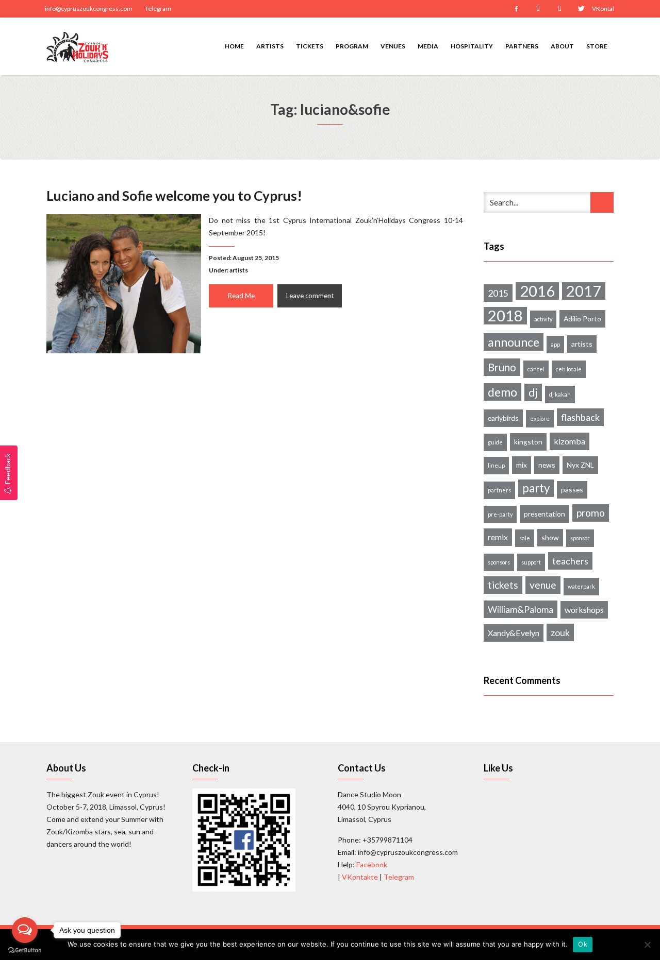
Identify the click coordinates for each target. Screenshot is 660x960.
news (546, 464)
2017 (583, 291)
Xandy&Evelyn (513, 633)
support (531, 562)
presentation (544, 513)
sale (524, 538)
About (562, 46)
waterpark (581, 586)
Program (352, 46)
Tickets (309, 46)
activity (543, 319)
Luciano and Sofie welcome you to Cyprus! (174, 195)
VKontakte (603, 8)
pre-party (500, 514)
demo (502, 392)
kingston (528, 441)
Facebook (516, 9)
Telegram (158, 8)
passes (572, 489)
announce (513, 342)
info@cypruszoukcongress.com (89, 8)
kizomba (569, 441)
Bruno (502, 367)
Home (234, 46)
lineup (496, 465)
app (555, 344)
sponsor (580, 538)
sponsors (499, 562)
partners (499, 490)
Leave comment (310, 296)
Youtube (559, 9)
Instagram (538, 9)
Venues (393, 46)
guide (495, 442)
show (550, 537)
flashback (580, 417)
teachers (570, 561)
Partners (521, 46)
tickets (503, 585)
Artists (270, 46)
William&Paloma (520, 609)
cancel (535, 369)
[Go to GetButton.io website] (24, 950)
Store (596, 46)
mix (521, 464)
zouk (560, 632)
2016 (537, 291)
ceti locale (569, 369)
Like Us (498, 768)
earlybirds (503, 418)
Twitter (581, 9)
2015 (498, 293)
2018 (505, 315)
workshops (584, 609)
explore (540, 418)
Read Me (241, 296)
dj (533, 392)
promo (590, 513)
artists (238, 270)
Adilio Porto (582, 318)
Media (428, 46)
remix (498, 537)
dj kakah (560, 394)
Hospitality (472, 46)
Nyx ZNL (580, 464)
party (536, 488)
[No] (647, 944)
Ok (582, 944)
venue (543, 585)
